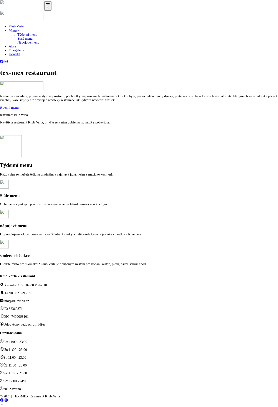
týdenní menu (9, 107)
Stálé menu (25, 38)
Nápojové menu (28, 42)
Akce (12, 46)
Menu (13, 30)
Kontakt (14, 54)
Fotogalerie (16, 50)
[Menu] (47, 6)
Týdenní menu (27, 34)
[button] (18, 30)
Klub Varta (16, 26)
